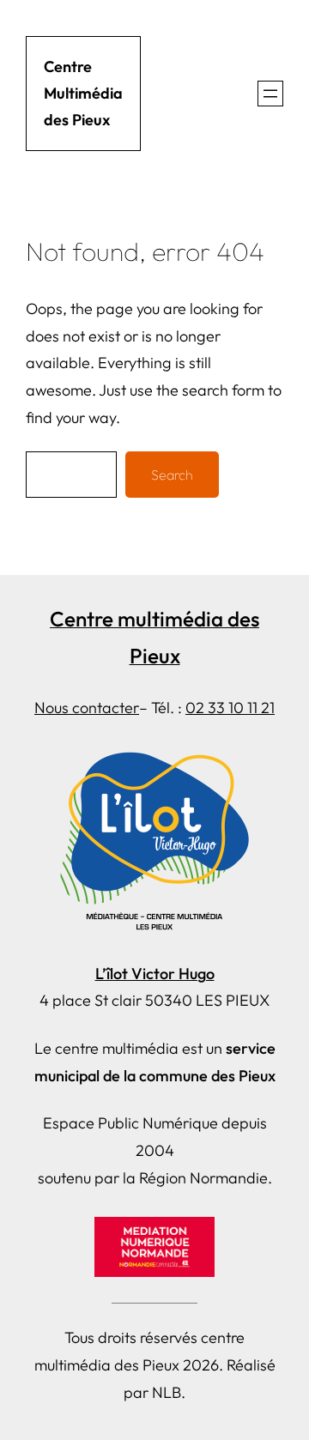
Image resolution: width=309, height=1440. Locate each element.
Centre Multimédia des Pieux (83, 93)
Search (172, 474)
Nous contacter (86, 707)
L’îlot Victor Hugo (155, 973)
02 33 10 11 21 (230, 707)
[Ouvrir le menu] (270, 93)
